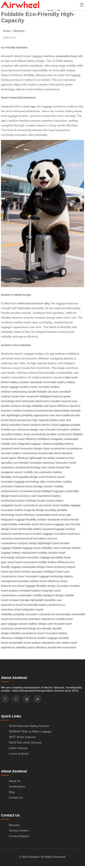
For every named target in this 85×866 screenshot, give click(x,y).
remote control (45, 500)
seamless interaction (55, 462)
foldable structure (48, 391)
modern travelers (23, 410)
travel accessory (20, 495)
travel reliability (42, 547)
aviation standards (30, 382)
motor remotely (39, 386)
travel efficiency (27, 438)
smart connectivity (34, 434)
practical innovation (34, 538)
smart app (29, 106)
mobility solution (48, 552)
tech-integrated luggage (26, 443)
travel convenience (26, 505)
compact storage (20, 405)
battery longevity (25, 510)
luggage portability (51, 557)
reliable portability (53, 443)
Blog (11, 792)
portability (19, 614)
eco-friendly (44, 628)
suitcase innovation (27, 557)
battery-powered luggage (49, 528)
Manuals (14, 825)
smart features (48, 476)
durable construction (59, 434)
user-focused (55, 623)
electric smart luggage (55, 424)
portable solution (28, 581)
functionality (63, 614)
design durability (46, 510)
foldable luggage (22, 547)
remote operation (32, 571)
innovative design (31, 448)
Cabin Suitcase (18, 748)
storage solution (43, 486)
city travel (15, 571)
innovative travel (64, 533)
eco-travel (45, 505)
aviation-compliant (20, 590)
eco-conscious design (24, 429)
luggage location (19, 386)
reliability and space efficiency (50, 405)
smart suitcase (62, 547)
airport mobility (24, 472)
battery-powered (49, 604)
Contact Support (19, 836)
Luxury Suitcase (19, 753)
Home (6, 30)
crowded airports (60, 401)
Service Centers (19, 830)
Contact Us (16, 797)
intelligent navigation (50, 438)
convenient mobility (35, 562)
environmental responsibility (52, 410)
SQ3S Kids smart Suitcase (25, 742)
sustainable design (33, 566)
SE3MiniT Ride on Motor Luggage (30, 731)
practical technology (28, 467)
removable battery (54, 382)
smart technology (25, 628)
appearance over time (47, 415)
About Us (14, 781)
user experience (41, 495)
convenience (47, 614)
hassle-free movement (25, 396)
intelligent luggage (52, 491)
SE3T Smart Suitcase (22, 737)
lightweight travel (48, 543)
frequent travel (23, 486)
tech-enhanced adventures (32, 401)
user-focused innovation (54, 429)
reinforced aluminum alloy (34, 303)
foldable (15, 633)
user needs (48, 467)
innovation (32, 614)
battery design (38, 623)
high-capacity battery (45, 420)
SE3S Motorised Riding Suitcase (29, 725)
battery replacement (24, 552)
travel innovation (28, 576)
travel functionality (21, 528)
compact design (27, 543)
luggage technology (27, 481)
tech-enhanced (18, 618)
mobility (60, 618)
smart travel (15, 562)
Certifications (17, 786)
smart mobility (61, 505)
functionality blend (50, 453)
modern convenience (25, 453)
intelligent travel (53, 571)
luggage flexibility (25, 519)
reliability (21, 647)
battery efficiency (58, 562)
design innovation (58, 585)
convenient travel (29, 491)
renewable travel (28, 524)
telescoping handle (24, 391)
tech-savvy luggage (52, 524)
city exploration (43, 472)
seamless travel (22, 533)
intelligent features (51, 396)
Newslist (19, 30)
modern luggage (42, 533)
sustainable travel (66, 56)
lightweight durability (42, 457)
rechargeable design (25, 476)
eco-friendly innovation (28, 462)
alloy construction (51, 481)
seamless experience (41, 618)
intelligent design (53, 595)
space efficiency (19, 457)
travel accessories (54, 448)
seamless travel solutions (25, 424)
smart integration (24, 609)
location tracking (25, 500)
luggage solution (18, 623)
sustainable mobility (30, 595)
